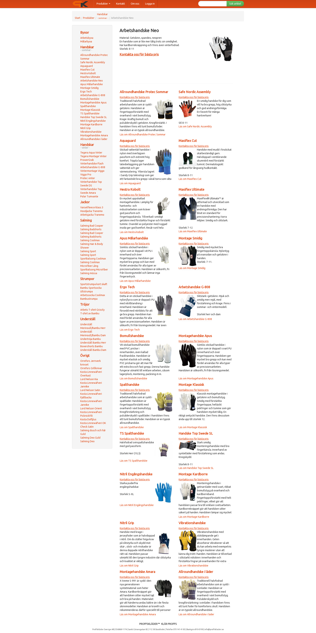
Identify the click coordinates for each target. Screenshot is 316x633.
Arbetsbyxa (86, 37)
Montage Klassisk (90, 109)
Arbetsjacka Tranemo (92, 214)
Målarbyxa (86, 41)
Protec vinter (87, 178)
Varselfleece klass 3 (91, 207)
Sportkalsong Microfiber (94, 269)
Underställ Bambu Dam (93, 349)
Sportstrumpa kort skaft (93, 284)
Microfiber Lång (89, 265)
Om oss (135, 3)
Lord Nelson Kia (89, 379)
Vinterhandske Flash (92, 163)
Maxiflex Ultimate (90, 76)
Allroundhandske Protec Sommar (144, 92)
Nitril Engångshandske (93, 120)
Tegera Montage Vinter (93, 156)
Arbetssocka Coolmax (92, 295)
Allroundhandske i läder (93, 139)
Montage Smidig (89, 87)
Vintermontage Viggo (92, 170)
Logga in (150, 3)
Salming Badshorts (90, 229)
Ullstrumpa (86, 291)
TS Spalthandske (89, 113)
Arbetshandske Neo (91, 80)
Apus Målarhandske (91, 84)
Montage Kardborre (91, 124)
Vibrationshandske (90, 131)
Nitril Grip (85, 128)
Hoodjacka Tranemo (91, 211)
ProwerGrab (87, 159)
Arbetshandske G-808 (92, 95)
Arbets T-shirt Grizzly (92, 309)
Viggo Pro (85, 174)
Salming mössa (88, 273)
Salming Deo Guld (90, 437)
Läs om (124, 134)
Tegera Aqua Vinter (91, 152)
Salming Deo (87, 441)
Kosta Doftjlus (88, 419)
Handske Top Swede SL (93, 117)
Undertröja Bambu (90, 339)
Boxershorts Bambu (91, 346)
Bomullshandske (89, 98)
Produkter (102, 3)
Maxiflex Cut (87, 69)
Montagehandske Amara (94, 135)
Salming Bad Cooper (91, 225)
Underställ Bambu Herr (93, 342)
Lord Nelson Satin (90, 390)
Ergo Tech (86, 91)
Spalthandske (88, 106)
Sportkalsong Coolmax (93, 258)
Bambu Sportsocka (90, 287)
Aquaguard (86, 66)
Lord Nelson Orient (91, 408)
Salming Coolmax (90, 240)
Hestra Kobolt (88, 73)
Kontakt (120, 3)
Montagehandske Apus (93, 102)
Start (77, 17)
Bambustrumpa (88, 298)
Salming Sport (88, 251)
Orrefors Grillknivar (91, 368)
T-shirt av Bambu (89, 313)
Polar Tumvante (89, 196)
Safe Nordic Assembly (92, 62)
